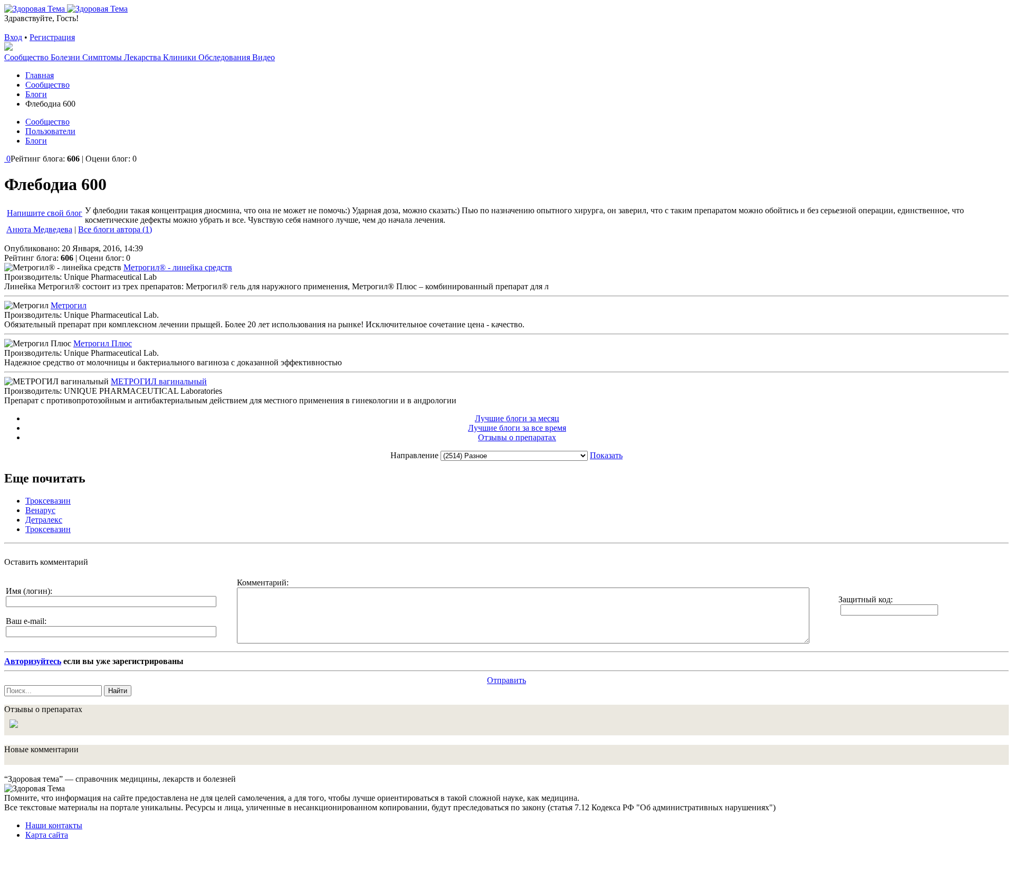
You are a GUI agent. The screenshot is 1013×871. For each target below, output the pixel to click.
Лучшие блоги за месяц (517, 418)
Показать (606, 455)
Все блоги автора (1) (115, 229)
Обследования (225, 57)
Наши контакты (53, 825)
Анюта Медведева (39, 229)
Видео (263, 57)
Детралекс (43, 519)
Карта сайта (46, 834)
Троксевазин (48, 500)
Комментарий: (263, 582)
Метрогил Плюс (102, 343)
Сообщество (27, 57)
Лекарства (143, 57)
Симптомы (103, 57)
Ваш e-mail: (26, 621)
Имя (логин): (29, 590)
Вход (13, 37)
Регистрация (52, 37)
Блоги (36, 140)
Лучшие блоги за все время (517, 427)
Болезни (66, 57)
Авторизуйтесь (32, 661)
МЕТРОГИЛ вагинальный (159, 381)
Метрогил (69, 305)
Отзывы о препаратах (517, 437)
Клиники (180, 57)
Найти (117, 691)
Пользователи (50, 131)
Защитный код (864, 599)
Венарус (40, 510)
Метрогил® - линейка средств (177, 267)
